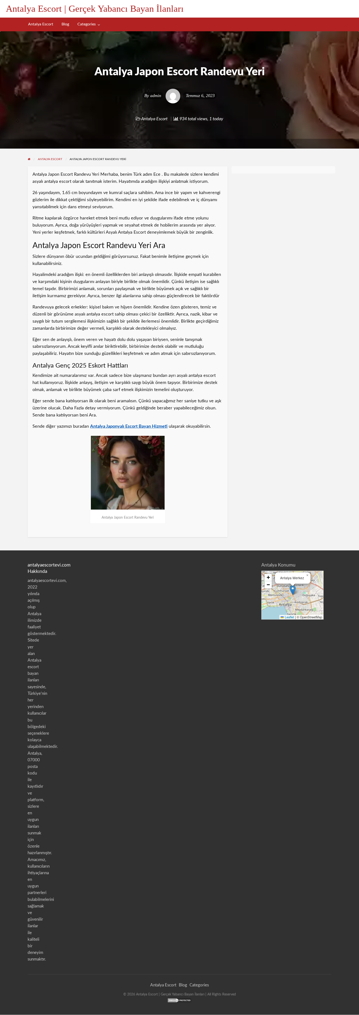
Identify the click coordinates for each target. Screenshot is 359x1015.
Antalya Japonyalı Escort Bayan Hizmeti (129, 426)
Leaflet (289, 617)
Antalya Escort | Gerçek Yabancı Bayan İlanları (95, 8)
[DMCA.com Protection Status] (179, 1000)
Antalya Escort (40, 24)
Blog (65, 24)
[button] (293, 590)
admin (155, 95)
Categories (86, 24)
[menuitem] (40, 24)
